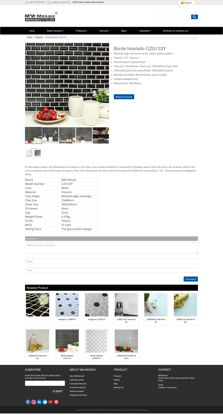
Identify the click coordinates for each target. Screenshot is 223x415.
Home (29, 37)
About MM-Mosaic (76, 376)
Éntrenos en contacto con (175, 30)
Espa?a (188, 2)
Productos (81, 30)
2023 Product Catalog (82, 2)
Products (38, 37)
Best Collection (98, 2)
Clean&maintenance (77, 383)
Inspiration (144, 30)
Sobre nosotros (54, 30)
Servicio (104, 30)
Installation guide (76, 379)
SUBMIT (58, 391)
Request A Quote (124, 96)
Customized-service (77, 387)
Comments (191, 279)
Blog (123, 30)
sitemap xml (119, 387)
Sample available (76, 391)
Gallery (117, 379)
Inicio (32, 30)
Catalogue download (78, 395)
